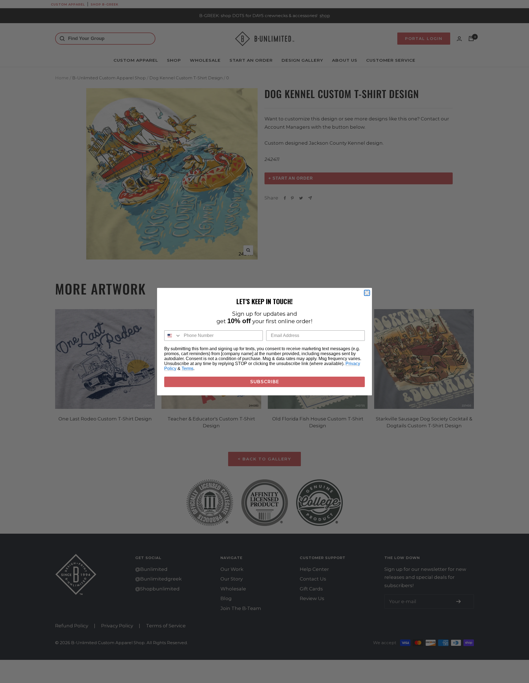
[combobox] (172, 336)
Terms (187, 368)
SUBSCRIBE (264, 381)
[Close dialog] (367, 293)
